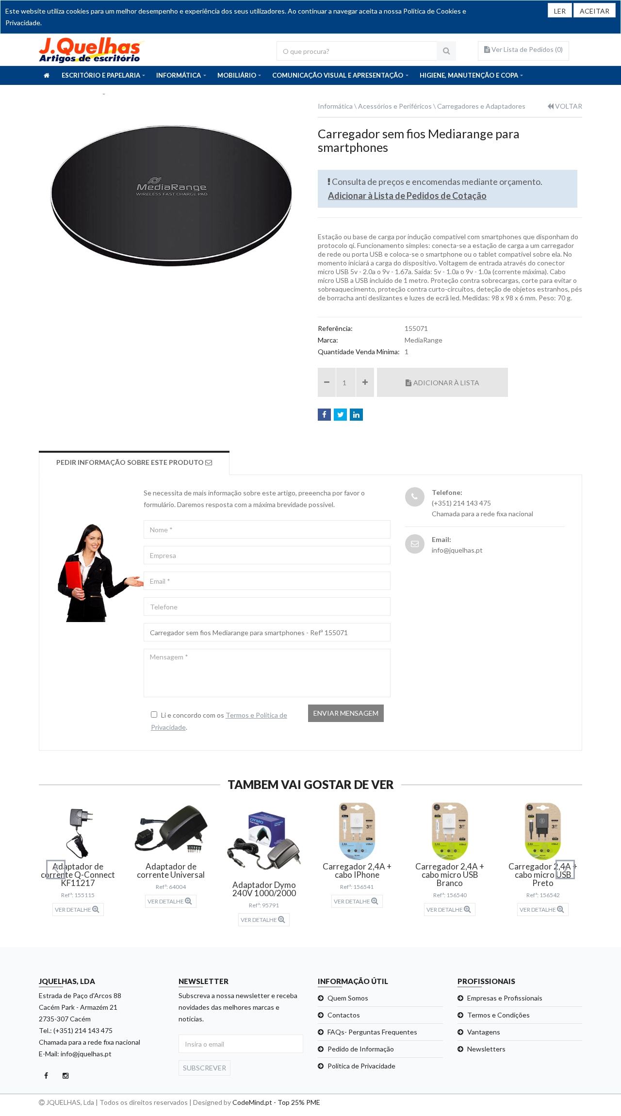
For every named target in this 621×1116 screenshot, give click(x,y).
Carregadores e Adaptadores (481, 106)
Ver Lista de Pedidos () (526, 49)
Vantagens (483, 1032)
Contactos (343, 1015)
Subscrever (204, 1068)
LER (560, 11)
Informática (335, 106)
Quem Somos (347, 998)
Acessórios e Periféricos (395, 106)
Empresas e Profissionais (504, 998)
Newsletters (486, 1049)
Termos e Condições (498, 1015)
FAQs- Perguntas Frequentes (372, 1032)
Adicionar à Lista (446, 382)
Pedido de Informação (360, 1049)
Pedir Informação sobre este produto (130, 462)
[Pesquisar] (446, 51)
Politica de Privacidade (361, 1066)
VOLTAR (568, 106)
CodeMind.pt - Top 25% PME (276, 1102)
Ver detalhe (73, 909)
